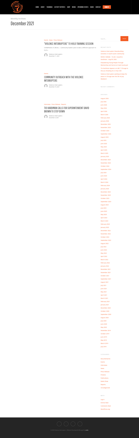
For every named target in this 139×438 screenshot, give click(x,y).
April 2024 (104, 179)
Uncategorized (105, 388)
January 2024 (105, 189)
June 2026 (104, 105)
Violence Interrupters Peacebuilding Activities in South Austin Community (112, 52)
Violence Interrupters (55, 54)
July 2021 (103, 285)
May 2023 (104, 214)
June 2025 (104, 143)
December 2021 (106, 269)
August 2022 (105, 243)
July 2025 (103, 140)
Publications (104, 378)
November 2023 (106, 195)
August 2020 (105, 317)
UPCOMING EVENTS (83, 7)
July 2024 (103, 172)
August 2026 (105, 98)
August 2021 (105, 282)
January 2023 (105, 227)
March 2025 (104, 153)
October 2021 (105, 276)
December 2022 (106, 230)
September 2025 (106, 134)
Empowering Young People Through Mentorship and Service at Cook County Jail (114, 64)
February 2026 (105, 118)
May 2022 (104, 253)
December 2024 (106, 160)
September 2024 (106, 169)
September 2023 (106, 201)
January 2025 (105, 156)
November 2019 (106, 330)
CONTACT (98, 7)
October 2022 (105, 237)
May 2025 (104, 147)
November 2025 (106, 127)
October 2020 (105, 311)
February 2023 (105, 224)
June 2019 (104, 337)
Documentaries (105, 359)
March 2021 (104, 298)
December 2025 (106, 124)
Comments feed (106, 406)
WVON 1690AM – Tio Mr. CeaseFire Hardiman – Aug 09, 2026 (112, 58)
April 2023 (104, 218)
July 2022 (103, 247)
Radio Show (104, 381)
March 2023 (104, 221)
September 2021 (106, 279)
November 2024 (106, 163)
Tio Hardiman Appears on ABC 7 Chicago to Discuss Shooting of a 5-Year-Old (114, 69)
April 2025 (104, 150)
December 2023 (106, 192)
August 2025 (105, 137)
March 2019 (104, 343)
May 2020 (104, 327)
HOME (37, 7)
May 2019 (104, 340)
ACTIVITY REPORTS (59, 7)
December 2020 (106, 308)
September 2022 (106, 240)
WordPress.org (105, 409)
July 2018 (103, 346)
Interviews (47, 104)
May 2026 (104, 108)
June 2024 (104, 176)
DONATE (107, 7)
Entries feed (104, 403)
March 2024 (104, 182)
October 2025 (105, 131)
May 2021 (104, 292)
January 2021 (105, 305)
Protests (103, 375)
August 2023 (105, 205)
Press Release (58, 40)
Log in (102, 399)
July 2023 (103, 208)
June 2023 (104, 211)
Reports (63, 104)
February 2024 (105, 185)
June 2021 (104, 288)
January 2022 (105, 266)
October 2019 (105, 334)
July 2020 (103, 321)
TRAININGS (49, 7)
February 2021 (105, 301)
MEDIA (74, 7)
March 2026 (104, 114)
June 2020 (104, 324)
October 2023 (105, 198)
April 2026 (104, 111)
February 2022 (105, 263)
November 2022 (106, 234)
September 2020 (106, 314)
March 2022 (104, 259)
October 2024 (105, 166)
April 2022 (104, 256)
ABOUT (43, 7)
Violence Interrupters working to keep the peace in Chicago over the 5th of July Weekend (114, 76)
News (51, 40)
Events (46, 40)
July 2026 (103, 102)
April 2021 (104, 295)
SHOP (68, 7)
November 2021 (106, 272)
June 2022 (104, 250)
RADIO (92, 7)
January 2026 (105, 121)
